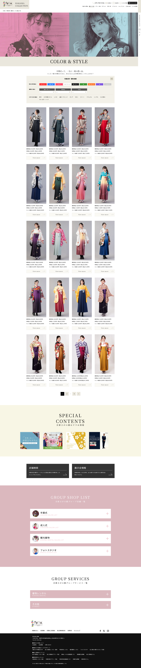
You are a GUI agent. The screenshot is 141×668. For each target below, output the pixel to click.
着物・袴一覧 (91, 6)
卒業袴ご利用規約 (51, 630)
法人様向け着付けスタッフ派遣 (97, 649)
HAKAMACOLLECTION (21, 4)
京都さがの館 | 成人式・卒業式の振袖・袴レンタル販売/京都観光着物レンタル (51, 663)
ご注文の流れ (128, 6)
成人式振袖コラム (90, 654)
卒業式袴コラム (84, 659)
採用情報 (42, 630)
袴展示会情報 (76, 659)
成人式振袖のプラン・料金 (53, 654)
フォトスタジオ (84, 649)
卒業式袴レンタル (63, 649)
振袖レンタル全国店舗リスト (68, 654)
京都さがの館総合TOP (37, 649)
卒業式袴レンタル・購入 (38, 659)
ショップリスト (121, 6)
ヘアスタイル (114, 6)
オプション (104, 6)
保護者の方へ (35, 630)
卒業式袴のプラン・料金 (51, 659)
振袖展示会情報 (80, 654)
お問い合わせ (48, 645)
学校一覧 (109, 6)
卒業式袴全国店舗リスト (65, 659)
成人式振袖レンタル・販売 (51, 649)
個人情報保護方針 (61, 630)
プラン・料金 (98, 6)
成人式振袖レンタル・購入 (38, 654)
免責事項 (70, 630)
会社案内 (34, 645)
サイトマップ (77, 630)
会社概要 (41, 645)
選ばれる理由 (85, 6)
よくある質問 (134, 6)
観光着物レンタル (74, 649)
